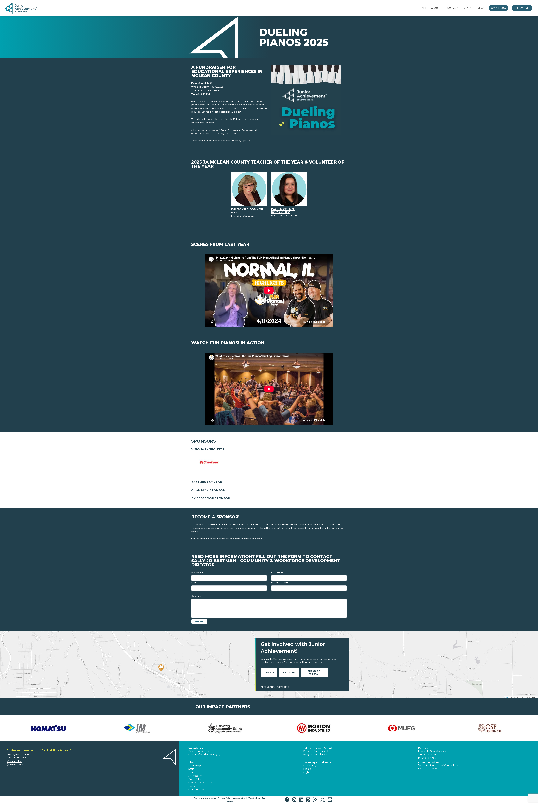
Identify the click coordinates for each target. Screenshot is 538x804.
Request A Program (314, 672)
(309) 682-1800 (15, 764)
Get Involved (522, 8)
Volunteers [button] (195, 748)
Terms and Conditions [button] (205, 798)
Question (196, 596)
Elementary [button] (310, 765)
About (435, 8)
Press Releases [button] (196, 779)
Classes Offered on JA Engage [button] (205, 754)
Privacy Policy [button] (224, 798)
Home (423, 8)
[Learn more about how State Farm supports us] (313, 728)
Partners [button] (423, 748)
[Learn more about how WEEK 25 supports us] (490, 728)
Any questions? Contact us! (275, 686)
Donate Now (498, 8)
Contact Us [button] (14, 761)
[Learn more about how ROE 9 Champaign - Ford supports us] (225, 728)
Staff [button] (191, 769)
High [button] (306, 772)
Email (195, 582)
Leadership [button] (194, 765)
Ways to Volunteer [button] (198, 751)
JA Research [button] (195, 775)
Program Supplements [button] (316, 751)
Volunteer (288, 672)
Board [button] (191, 772)
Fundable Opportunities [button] (432, 751)
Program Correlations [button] (315, 754)
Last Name (277, 572)
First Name (197, 572)
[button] (439, 8)
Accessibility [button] (239, 798)
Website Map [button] (254, 798)
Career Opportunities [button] (200, 782)
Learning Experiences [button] (317, 762)
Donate (269, 672)
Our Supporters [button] (427, 754)
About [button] (192, 762)
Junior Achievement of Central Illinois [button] (439, 765)
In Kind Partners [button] (427, 758)
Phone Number (279, 582)
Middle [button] (307, 769)
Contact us (197, 538)
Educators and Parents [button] (318, 748)
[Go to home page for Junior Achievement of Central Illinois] (20, 8)
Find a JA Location (428, 768)
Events (467, 8)
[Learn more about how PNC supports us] (48, 728)
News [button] (191, 786)
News (480, 8)
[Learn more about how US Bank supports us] (401, 728)
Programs (451, 8)
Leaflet (506, 697)
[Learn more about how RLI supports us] (137, 728)
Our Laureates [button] (196, 789)
